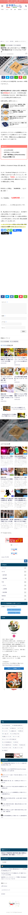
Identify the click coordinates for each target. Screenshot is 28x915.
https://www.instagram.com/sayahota (11, 665)
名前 (3, 315)
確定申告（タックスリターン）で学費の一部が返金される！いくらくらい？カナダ (13, 878)
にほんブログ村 (5, 557)
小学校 (5, 750)
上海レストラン (18, 747)
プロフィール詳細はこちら (14, 668)
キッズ (5, 728)
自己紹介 (3, 893)
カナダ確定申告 (18, 45)
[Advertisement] (14, 25)
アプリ (21, 728)
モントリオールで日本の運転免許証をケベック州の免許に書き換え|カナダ (13, 869)
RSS (4, 866)
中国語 (13, 728)
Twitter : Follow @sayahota (14, 609)
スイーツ (16, 736)
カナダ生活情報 (9, 45)
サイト (3, 327)
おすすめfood (6, 725)
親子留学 (2, 45)
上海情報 (14, 588)
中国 (14, 582)
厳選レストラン (7, 736)
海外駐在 (14, 595)
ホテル (14, 585)
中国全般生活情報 (17, 725)
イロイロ (14, 568)
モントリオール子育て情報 (9, 739)
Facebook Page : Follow (14, 612)
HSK (16, 742)
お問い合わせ (4, 886)
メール (4, 321)
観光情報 (14, 578)
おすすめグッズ (7, 747)
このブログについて (5, 889)
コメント (5, 302)
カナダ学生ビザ (15, 733)
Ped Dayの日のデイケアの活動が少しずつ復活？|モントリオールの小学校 (14, 874)
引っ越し (5, 733)
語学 (14, 599)
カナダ (14, 571)
